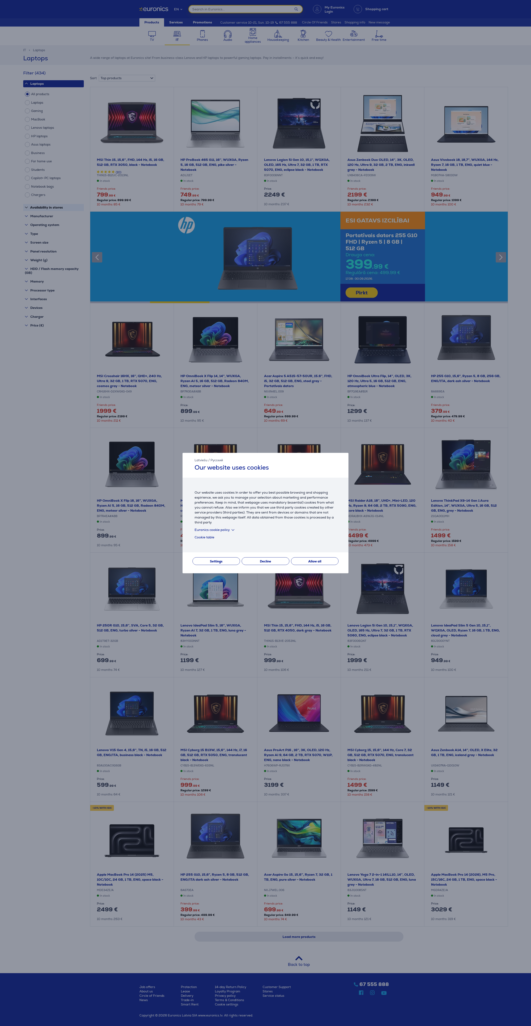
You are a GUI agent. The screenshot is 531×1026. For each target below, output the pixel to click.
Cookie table (204, 537)
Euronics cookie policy (212, 530)
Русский (217, 460)
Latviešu (201, 460)
